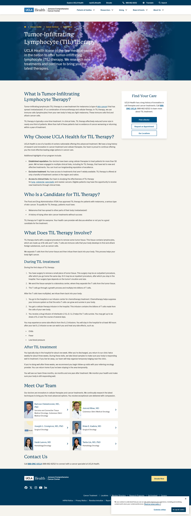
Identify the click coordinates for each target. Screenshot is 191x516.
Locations (104, 495)
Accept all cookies (178, 510)
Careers (164, 495)
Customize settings (160, 509)
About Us (157, 10)
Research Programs (136, 495)
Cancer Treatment (90, 495)
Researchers (105, 10)
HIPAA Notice (68, 500)
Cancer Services (52, 27)
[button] (75, 3)
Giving (121, 10)
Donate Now (159, 478)
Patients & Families (84, 10)
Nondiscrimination (96, 500)
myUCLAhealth (95, 3)
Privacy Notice (81, 500)
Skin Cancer (67, 27)
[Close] (185, 498)
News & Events (139, 10)
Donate (109, 3)
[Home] (25, 26)
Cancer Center (36, 27)
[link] (26, 487)
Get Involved (152, 495)
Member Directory (119, 495)
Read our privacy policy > (152, 504)
